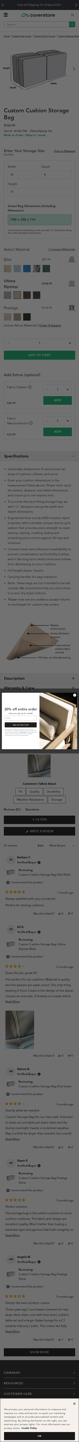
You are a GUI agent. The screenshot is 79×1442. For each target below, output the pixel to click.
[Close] (74, 1403)
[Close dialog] (74, 695)
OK (39, 1436)
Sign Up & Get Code (21, 725)
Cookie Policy (29, 1428)
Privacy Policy (23, 732)
